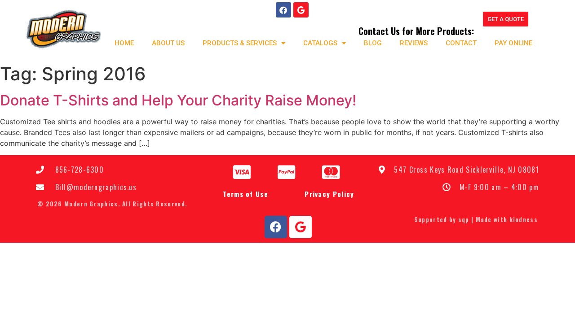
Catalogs (320, 43)
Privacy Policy (329, 194)
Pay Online (513, 43)
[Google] (301, 9)
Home (124, 43)
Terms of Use (245, 194)
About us (168, 43)
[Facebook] (283, 9)
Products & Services (240, 43)
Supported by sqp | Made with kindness (476, 219)
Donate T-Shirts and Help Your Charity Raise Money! (178, 100)
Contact (461, 43)
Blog (373, 43)
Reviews (414, 43)
